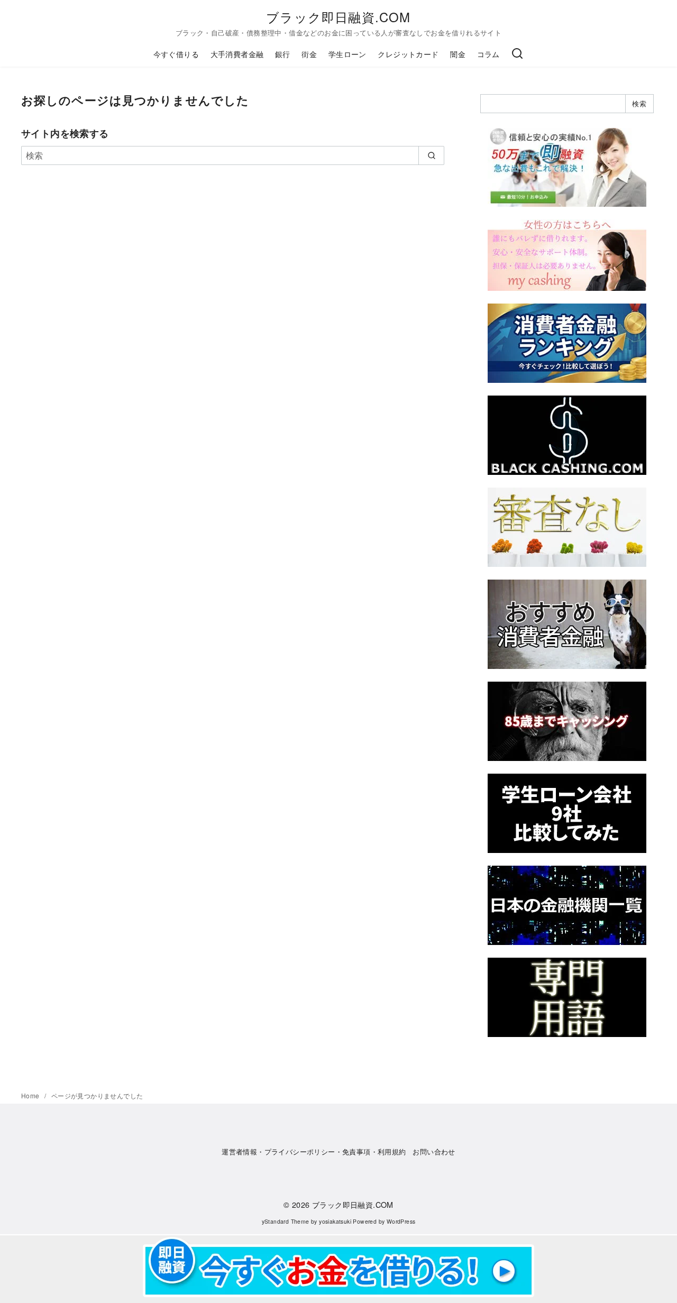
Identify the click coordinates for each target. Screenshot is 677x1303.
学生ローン (347, 53)
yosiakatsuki (335, 1221)
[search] (431, 155)
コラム (488, 53)
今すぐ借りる (176, 53)
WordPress (401, 1221)
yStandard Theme (285, 1221)
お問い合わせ (434, 1151)
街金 (309, 53)
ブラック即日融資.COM (338, 16)
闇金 (457, 53)
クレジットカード (408, 53)
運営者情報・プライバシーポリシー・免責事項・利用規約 (314, 1151)
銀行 (282, 53)
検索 (639, 103)
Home (31, 1095)
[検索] (517, 54)
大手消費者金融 (237, 53)
